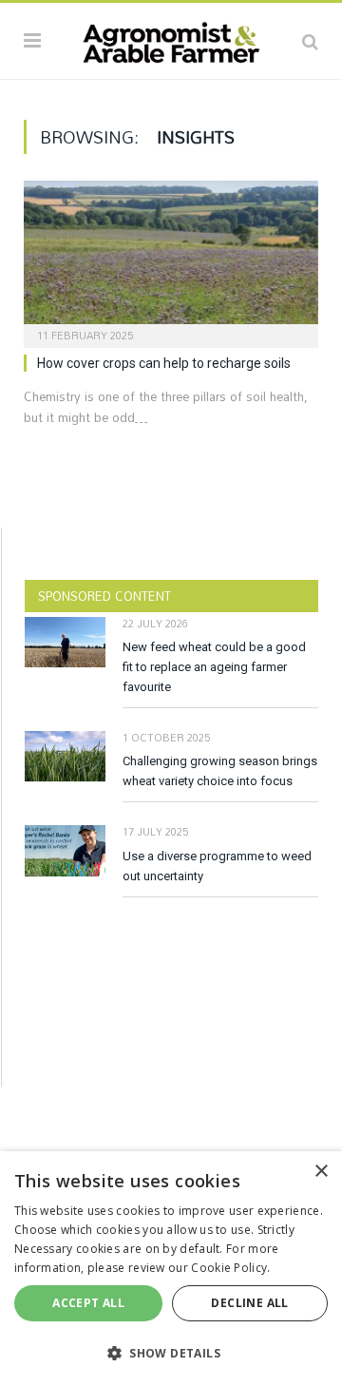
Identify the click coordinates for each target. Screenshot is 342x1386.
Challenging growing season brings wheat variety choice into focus (220, 771)
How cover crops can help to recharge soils (164, 363)
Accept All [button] (88, 1303)
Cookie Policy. (230, 1268)
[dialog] (171, 1268)
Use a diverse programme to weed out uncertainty (217, 866)
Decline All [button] (249, 1303)
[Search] (310, 41)
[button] (171, 1352)
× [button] (321, 1172)
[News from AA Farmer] (171, 38)
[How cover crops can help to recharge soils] (171, 258)
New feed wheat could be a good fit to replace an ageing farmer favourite (214, 667)
